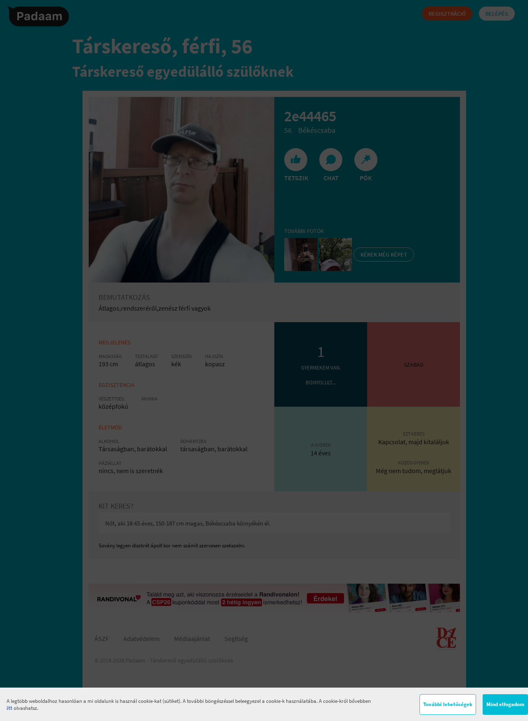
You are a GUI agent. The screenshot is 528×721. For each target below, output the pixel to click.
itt (9, 708)
